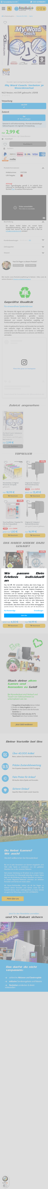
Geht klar (24, 615)
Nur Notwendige (9, 611)
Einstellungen (38, 611)
